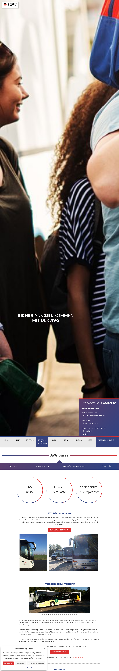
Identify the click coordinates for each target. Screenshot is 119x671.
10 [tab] (60, 614)
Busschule (106, 466)
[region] (59, 600)
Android (88, 431)
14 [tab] (68, 614)
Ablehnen (20, 663)
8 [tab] (56, 614)
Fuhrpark (13, 466)
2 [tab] (44, 614)
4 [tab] (48, 614)
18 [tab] (76, 614)
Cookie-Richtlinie (15, 667)
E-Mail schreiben (78, 657)
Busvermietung (42, 466)
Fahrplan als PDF (91, 423)
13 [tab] (66, 614)
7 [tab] (54, 614)
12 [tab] (64, 614)
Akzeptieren (8, 663)
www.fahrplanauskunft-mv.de (96, 416)
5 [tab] (50, 614)
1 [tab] (42, 614)
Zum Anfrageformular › (59, 530)
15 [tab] (70, 614)
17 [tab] (74, 614)
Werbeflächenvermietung (74, 466)
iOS (86, 434)
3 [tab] (46, 614)
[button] (44, 649)
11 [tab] (62, 614)
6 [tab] (52, 614)
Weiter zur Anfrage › (59, 652)
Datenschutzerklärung (25, 667)
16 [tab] (72, 614)
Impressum (34, 667)
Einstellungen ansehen (36, 663)
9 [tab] (58, 614)
